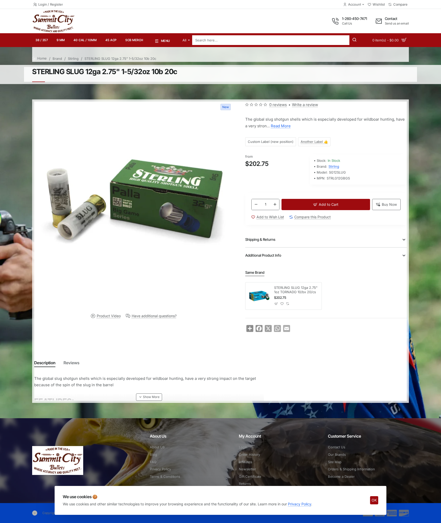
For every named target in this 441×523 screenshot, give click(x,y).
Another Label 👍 (314, 142)
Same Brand (254, 272)
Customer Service (344, 436)
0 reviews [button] (278, 104)
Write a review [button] (305, 104)
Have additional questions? (154, 316)
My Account (250, 436)
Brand (57, 58)
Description (44, 362)
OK (374, 500)
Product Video (109, 316)
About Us (158, 436)
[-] (256, 204)
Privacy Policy (299, 504)
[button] (325, 204)
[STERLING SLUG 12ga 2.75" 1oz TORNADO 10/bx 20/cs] (259, 296)
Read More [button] (281, 125)
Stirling (73, 58)
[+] (275, 204)
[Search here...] (354, 40)
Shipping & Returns (260, 239)
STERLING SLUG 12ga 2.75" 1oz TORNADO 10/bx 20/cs (295, 290)
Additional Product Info (263, 255)
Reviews (71, 362)
